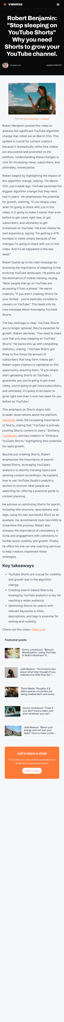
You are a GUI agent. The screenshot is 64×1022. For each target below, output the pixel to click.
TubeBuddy (10, 435)
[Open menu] (58, 4)
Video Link (38, 629)
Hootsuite (8, 420)
